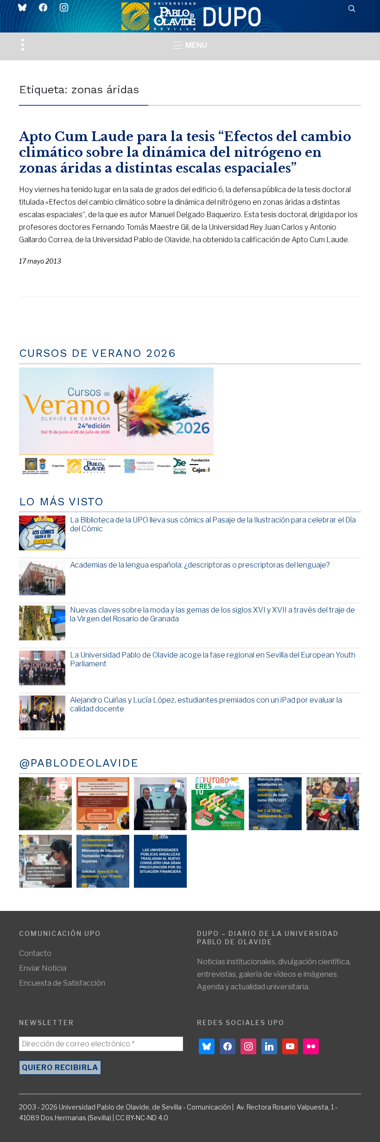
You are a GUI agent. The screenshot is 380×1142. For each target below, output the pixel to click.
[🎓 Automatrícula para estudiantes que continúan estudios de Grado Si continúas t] (275, 803)
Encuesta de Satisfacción (62, 983)
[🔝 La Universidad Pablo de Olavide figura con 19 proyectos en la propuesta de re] (45, 861)
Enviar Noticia (42, 968)
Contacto (35, 953)
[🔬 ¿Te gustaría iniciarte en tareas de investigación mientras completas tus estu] (102, 861)
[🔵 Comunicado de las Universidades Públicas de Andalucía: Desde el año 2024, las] (160, 861)
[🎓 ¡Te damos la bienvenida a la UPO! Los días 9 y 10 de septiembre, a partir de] (217, 803)
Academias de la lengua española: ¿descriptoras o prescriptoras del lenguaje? (200, 565)
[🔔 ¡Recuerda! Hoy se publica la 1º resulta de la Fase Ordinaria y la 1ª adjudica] (332, 803)
